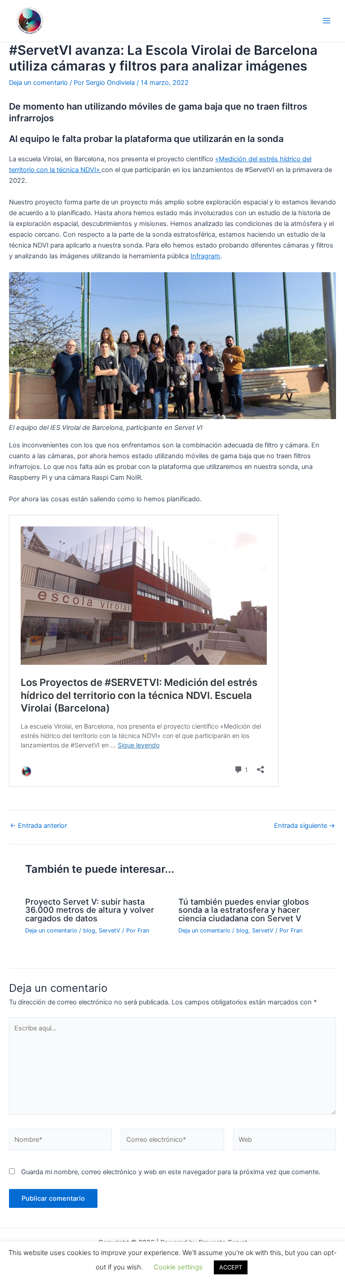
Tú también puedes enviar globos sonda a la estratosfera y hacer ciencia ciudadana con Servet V (243, 910)
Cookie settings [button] (178, 1267)
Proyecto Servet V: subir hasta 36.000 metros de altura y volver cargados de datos (89, 910)
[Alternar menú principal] (326, 20)
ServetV (109, 930)
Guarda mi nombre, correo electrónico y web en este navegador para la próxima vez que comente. (170, 1172)
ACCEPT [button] (230, 1267)
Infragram (205, 256)
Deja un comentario (38, 83)
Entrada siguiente (304, 825)
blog (89, 930)
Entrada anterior (38, 825)
